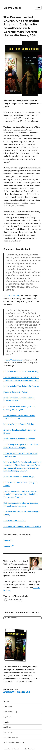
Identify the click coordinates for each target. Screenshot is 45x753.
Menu (38, 7)
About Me (7, 707)
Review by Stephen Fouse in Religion (18, 424)
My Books (7, 717)
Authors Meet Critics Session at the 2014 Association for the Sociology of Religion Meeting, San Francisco (20, 494)
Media (6, 722)
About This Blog (10, 712)
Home (6, 702)
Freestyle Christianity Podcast (15, 392)
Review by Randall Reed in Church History (20, 372)
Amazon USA (8, 546)
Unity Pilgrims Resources (13, 742)
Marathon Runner (10, 737)
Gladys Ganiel (12, 7)
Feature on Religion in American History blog (22, 526)
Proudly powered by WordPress (24, 749)
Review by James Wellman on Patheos (19, 439)
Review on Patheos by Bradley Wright (18, 477)
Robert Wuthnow (12, 296)
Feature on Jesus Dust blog (14, 520)
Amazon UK (8, 540)
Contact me (8, 732)
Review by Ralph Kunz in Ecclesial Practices (21, 386)
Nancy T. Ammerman (13, 360)
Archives (7, 727)
